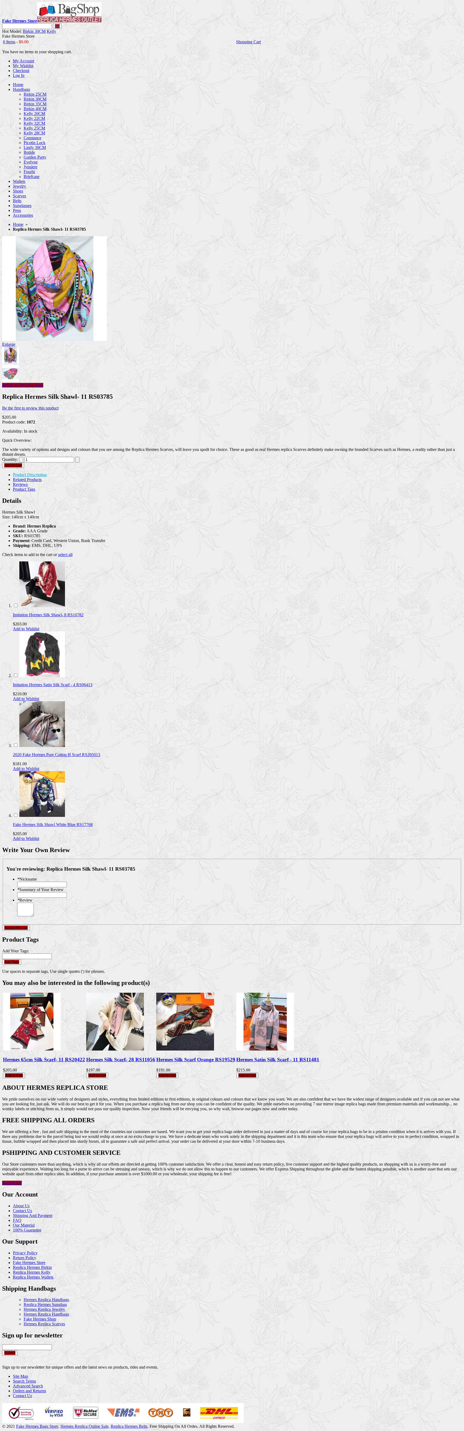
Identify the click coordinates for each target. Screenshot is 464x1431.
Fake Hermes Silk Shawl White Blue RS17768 (53, 824)
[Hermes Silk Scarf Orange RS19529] (185, 1049)
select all (65, 554)
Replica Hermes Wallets (33, 1277)
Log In (18, 75)
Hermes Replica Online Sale (84, 1426)
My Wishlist (23, 65)
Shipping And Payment (32, 1215)
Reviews (20, 484)
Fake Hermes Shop (40, 1319)
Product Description (30, 474)
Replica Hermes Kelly (31, 1272)
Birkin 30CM (34, 31)
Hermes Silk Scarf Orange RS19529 (195, 1059)
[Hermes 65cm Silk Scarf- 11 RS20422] (32, 1049)
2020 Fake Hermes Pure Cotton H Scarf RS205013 (56, 754)
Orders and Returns (29, 1391)
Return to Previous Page (22, 385)
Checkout (21, 70)
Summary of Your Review (40, 889)
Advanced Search (28, 1386)
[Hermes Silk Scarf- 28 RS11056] (115, 1049)
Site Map (20, 1376)
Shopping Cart (248, 42)
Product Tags (24, 489)
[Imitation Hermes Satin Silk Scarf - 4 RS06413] (42, 675)
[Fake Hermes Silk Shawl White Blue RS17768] (42, 815)
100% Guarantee (27, 1230)
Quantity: (10, 459)
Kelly (51, 31)
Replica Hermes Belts (129, 1426)
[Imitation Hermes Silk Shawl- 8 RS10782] (42, 605)
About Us (21, 1206)
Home (18, 224)
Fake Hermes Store (29, 1262)
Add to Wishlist (26, 628)
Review (24, 900)
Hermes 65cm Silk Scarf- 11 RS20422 (44, 1059)
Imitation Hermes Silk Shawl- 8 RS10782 (48, 615)
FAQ (17, 1220)
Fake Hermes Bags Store (37, 1426)
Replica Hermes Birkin (32, 1267)
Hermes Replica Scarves (44, 1324)
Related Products (27, 479)
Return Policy (24, 1257)
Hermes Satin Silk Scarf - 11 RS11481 (277, 1059)
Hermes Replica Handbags (46, 1299)
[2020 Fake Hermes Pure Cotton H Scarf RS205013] (42, 745)
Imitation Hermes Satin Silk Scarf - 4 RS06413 (52, 684)
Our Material (24, 1225)
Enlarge (8, 344)
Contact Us (22, 1210)
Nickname (27, 879)
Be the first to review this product (30, 408)
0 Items (9, 42)
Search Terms (24, 1381)
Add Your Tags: (15, 951)
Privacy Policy (25, 1253)
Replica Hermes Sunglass (45, 1304)
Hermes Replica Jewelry (44, 1309)
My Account (23, 61)
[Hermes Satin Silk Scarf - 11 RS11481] (265, 1049)
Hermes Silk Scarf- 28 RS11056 (120, 1059)
